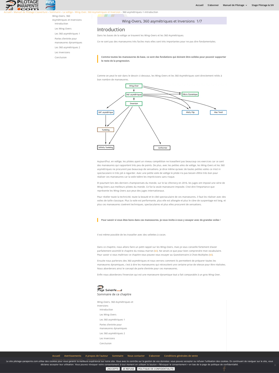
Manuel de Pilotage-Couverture (30, 12)
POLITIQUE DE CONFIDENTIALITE (156, 369)
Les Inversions (62, 52)
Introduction (61, 23)
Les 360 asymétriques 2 (67, 47)
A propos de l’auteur (96, 355)
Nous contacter (136, 355)
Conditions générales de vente (181, 355)
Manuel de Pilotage (233, 5)
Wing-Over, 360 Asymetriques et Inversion (97, 12)
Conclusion (61, 57)
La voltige (68, 12)
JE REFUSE (128, 369)
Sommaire (55, 12)
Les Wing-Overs (63, 28)
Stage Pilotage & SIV (263, 5)
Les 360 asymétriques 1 (67, 33)
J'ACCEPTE (113, 369)
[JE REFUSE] (275, 365)
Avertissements (72, 355)
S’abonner (213, 5)
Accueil (199, 5)
